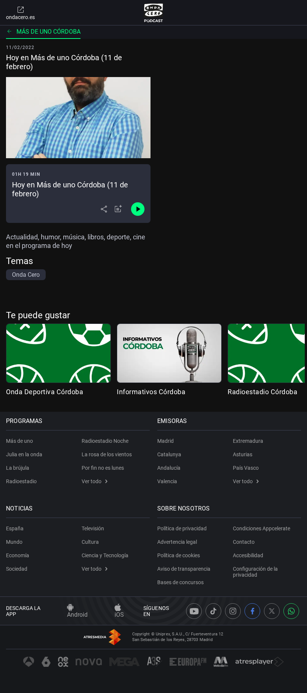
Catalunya (169, 454)
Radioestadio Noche (105, 441)
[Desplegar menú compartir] (104, 209)
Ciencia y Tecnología (105, 555)
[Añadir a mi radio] (118, 209)
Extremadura (248, 441)
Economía (17, 555)
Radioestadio (21, 481)
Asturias (242, 454)
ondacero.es (20, 17)
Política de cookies (178, 555)
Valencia (167, 481)
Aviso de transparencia (183, 569)
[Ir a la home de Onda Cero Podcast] (153, 12)
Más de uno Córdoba (48, 31)
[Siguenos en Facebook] (252, 611)
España (15, 528)
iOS (119, 614)
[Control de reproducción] (138, 209)
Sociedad (16, 569)
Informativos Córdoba (151, 392)
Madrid (165, 441)
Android (77, 614)
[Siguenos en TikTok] (213, 611)
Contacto (244, 542)
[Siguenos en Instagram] (233, 611)
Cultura (90, 542)
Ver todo (91, 481)
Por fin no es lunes (103, 468)
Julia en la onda (24, 454)
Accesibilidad (248, 555)
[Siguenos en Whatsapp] (291, 611)
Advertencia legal (177, 542)
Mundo (14, 542)
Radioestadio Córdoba (262, 392)
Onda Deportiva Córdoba (44, 392)
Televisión (93, 528)
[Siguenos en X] (272, 611)
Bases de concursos (180, 582)
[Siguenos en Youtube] (194, 611)
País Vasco (246, 468)
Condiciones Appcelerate (261, 528)
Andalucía (168, 468)
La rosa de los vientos (107, 454)
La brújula (17, 468)
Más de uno (19, 441)
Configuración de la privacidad (255, 572)
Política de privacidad (182, 528)
